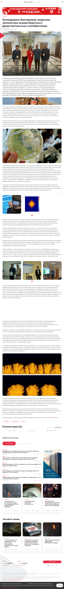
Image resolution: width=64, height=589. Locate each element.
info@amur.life (5, 565)
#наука (23, 421)
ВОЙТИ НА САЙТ (52, 561)
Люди (3, 456)
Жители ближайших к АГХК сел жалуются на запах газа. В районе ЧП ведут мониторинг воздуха (21, 465)
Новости (4, 16)
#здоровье (6, 421)
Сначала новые (50, 427)
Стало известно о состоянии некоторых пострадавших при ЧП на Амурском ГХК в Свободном (20, 471)
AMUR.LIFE (48, 417)
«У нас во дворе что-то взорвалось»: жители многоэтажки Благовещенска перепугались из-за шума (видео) (11, 543)
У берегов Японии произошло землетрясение (30, 503)
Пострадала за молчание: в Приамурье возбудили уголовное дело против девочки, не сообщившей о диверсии (32, 542)
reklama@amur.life (22, 565)
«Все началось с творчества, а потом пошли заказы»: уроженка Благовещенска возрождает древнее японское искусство (20, 458)
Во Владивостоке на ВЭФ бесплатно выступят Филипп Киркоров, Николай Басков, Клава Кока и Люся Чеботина (20, 451)
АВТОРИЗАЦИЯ (9, 443)
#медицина (15, 421)
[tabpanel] (12, 204)
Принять (60, 585)
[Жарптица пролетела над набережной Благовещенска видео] (59, 549)
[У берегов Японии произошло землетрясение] (38, 510)
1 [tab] (32, 215)
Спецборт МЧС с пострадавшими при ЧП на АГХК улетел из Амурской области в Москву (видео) (52, 503)
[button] (57, 565)
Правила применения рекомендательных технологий (11, 579)
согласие (24, 583)
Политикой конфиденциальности (10, 587)
